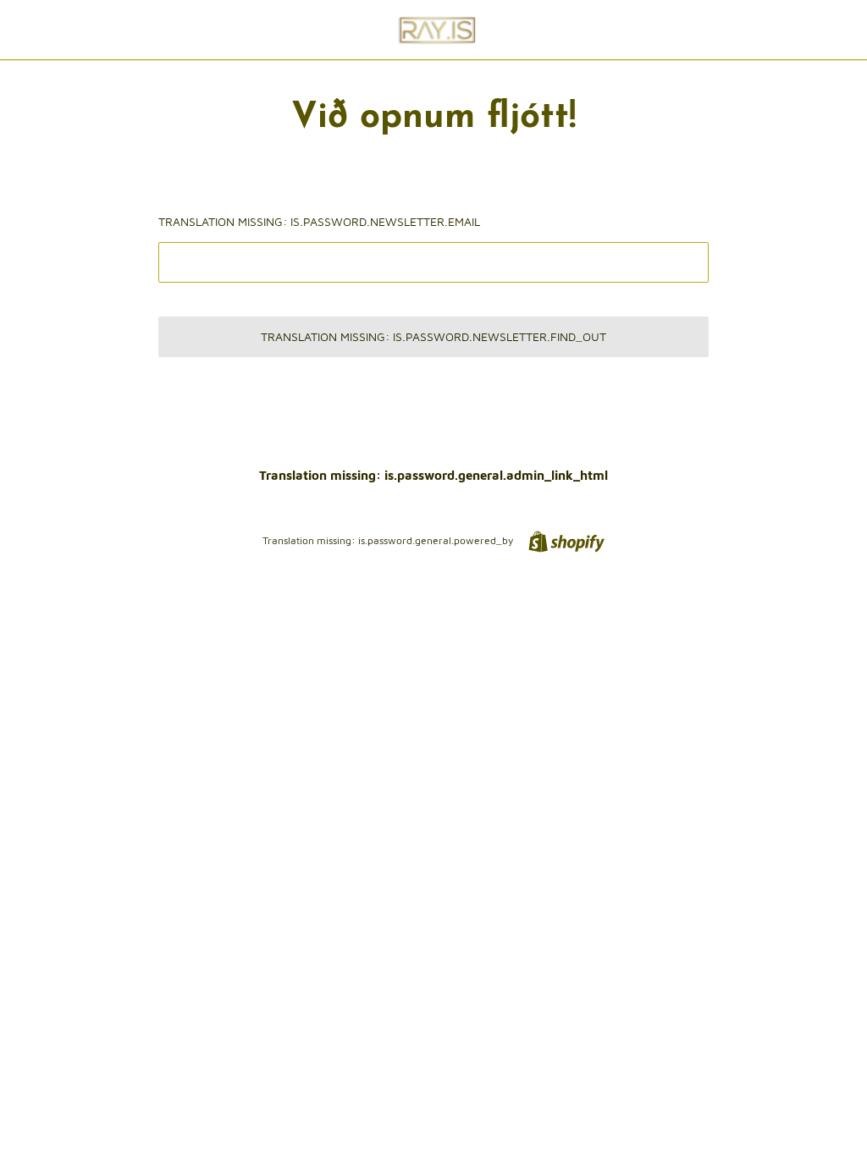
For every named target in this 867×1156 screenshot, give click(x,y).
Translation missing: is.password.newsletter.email (319, 221)
